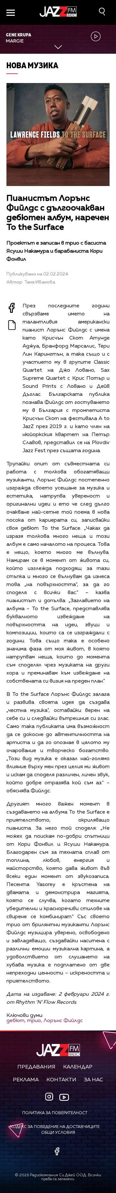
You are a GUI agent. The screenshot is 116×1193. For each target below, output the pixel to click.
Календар (77, 1067)
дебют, (16, 1020)
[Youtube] (64, 1097)
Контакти (61, 1080)
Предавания (36, 1067)
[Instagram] (50, 1097)
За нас (93, 1080)
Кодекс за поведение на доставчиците (55, 1127)
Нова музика (32, 65)
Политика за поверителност (54, 1113)
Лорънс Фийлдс (63, 1020)
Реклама (26, 1080)
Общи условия (58, 1133)
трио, (34, 1020)
